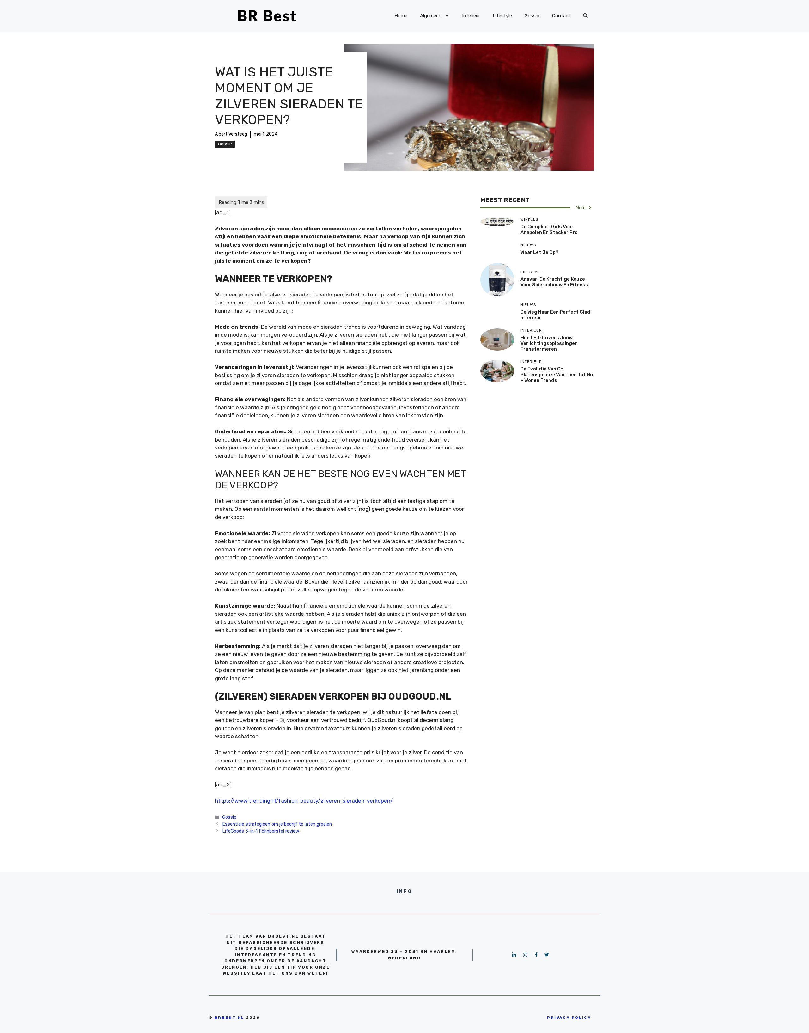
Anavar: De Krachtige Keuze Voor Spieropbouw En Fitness (554, 282)
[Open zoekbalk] (585, 15)
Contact (561, 16)
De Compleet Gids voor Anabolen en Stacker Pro (549, 229)
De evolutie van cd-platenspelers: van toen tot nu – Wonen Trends (556, 374)
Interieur (471, 16)
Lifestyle (502, 16)
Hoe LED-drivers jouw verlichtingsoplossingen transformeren (549, 343)
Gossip (532, 16)
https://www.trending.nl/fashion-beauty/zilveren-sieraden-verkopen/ (304, 801)
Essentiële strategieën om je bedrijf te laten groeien (277, 824)
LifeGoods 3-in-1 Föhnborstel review (260, 831)
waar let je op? (539, 252)
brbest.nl (230, 1017)
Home (400, 16)
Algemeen (430, 16)
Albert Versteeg (231, 134)
